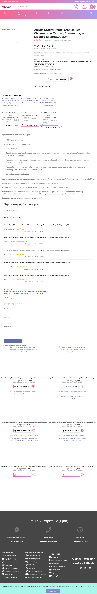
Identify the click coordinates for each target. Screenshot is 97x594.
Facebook (35, 86)
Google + (46, 86)
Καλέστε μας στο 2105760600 (83, 2)
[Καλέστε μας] (76, 6)
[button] (17, 7)
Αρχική (4, 21)
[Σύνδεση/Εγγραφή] (84, 6)
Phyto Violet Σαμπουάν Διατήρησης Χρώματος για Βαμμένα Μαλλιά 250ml (29, 113)
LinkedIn (42, 86)
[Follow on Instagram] (81, 568)
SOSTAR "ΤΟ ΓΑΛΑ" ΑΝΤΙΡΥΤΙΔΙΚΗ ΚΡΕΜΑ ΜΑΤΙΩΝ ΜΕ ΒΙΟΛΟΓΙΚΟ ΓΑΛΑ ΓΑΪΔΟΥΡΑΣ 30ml (48, 113)
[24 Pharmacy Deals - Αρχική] (12, 7)
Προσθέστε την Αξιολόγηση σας (62, 40)
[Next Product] (93, 30)
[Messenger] (17, 530)
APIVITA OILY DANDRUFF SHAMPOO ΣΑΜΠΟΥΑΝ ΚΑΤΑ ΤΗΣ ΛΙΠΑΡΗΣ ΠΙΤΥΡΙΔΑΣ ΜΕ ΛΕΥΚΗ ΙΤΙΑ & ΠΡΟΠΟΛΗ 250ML (72, 466)
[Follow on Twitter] (85, 568)
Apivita (50, 67)
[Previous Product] (91, 30)
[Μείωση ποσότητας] (35, 79)
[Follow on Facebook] (76, 568)
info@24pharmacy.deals (11, 2)
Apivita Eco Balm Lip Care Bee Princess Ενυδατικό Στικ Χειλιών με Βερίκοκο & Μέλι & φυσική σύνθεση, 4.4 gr (10, 113)
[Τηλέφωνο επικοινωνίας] (48, 530)
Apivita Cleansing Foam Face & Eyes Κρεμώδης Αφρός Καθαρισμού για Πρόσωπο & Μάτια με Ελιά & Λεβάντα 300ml (24, 378)
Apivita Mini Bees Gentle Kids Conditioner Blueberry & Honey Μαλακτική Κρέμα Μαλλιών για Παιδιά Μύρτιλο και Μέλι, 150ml (72, 378)
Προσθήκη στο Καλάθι (12, 125)
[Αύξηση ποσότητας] (42, 79)
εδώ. (93, 586)
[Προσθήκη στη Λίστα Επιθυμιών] (60, 127)
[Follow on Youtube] (90, 568)
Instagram (39, 86)
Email (49, 86)
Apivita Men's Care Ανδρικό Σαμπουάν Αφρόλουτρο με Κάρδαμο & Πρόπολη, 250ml (24, 422)
